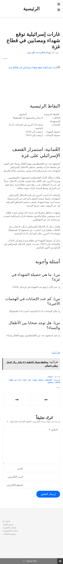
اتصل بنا (6, 521)
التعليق (55, 429)
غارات (24, 380)
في (16, 380)
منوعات (50, 376)
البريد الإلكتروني (15, 477)
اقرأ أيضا (56, 353)
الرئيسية (31, 8)
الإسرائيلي (48, 380)
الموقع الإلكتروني (14, 485)
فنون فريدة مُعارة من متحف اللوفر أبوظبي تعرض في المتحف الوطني (17, 399)
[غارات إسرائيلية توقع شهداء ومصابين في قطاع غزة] (34, 67)
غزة (19, 380)
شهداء (35, 380)
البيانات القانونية (9, 527)
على (29, 380)
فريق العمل (8, 524)
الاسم (20, 468)
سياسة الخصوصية (10, 530)
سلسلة (40, 380)
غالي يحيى (31, 52)
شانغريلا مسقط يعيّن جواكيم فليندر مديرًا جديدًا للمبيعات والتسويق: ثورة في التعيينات (46, 399)
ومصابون (50, 382)
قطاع (11, 380)
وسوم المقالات (9, 534)
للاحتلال (57, 382)
